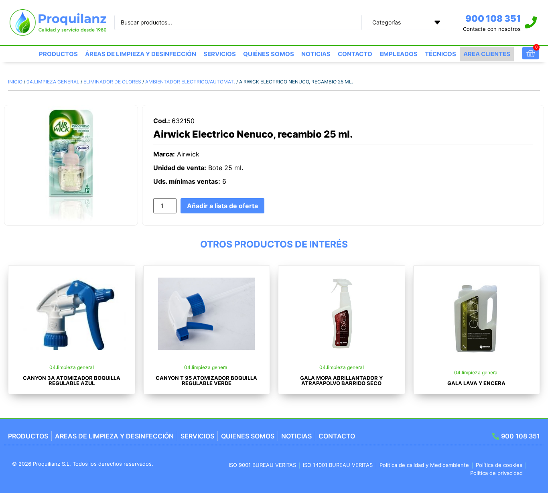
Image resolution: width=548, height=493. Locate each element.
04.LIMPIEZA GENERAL (52, 82)
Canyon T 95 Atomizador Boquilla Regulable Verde (206, 380)
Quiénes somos (268, 54)
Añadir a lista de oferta (222, 206)
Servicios (219, 54)
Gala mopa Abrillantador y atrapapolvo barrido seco (341, 380)
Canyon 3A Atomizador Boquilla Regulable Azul (71, 380)
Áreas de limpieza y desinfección (140, 54)
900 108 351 (493, 18)
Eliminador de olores (112, 82)
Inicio (15, 82)
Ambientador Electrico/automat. (190, 82)
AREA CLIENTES (486, 54)
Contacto (355, 54)
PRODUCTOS (58, 54)
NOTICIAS (316, 54)
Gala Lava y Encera (476, 383)
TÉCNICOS (440, 54)
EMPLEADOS (399, 54)
